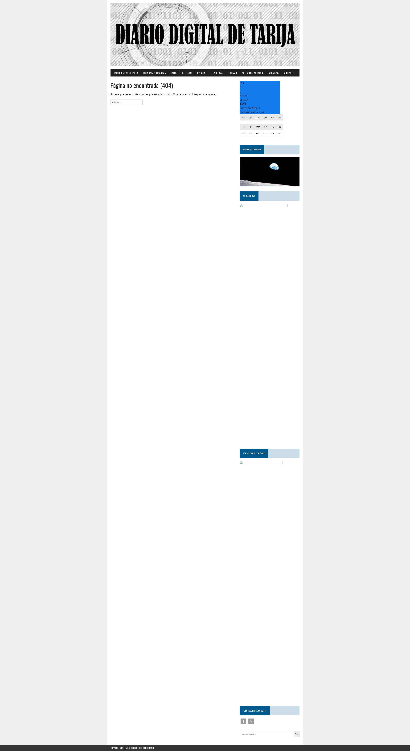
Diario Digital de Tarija (125, 73)
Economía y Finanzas (154, 73)
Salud (174, 73)
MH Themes (149, 748)
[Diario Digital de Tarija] (205, 34)
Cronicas (273, 73)
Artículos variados (252, 73)
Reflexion (187, 73)
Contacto (288, 73)
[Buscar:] (127, 102)
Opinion (201, 73)
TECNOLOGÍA (216, 73)
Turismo (232, 73)
